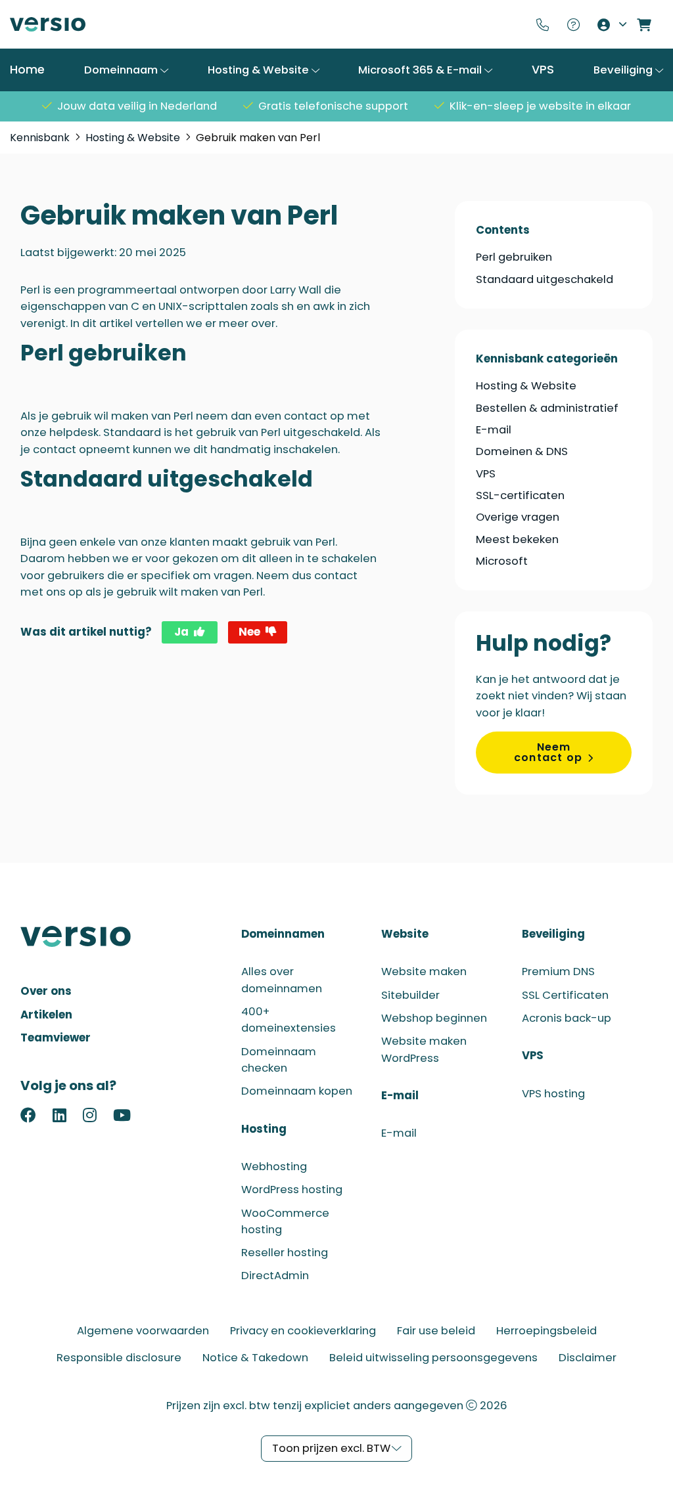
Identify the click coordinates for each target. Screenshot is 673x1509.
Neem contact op (548, 752)
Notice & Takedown (255, 1357)
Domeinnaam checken (278, 1060)
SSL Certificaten (565, 995)
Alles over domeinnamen (281, 979)
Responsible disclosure (119, 1357)
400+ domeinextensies (288, 1020)
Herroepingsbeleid (546, 1330)
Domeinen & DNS (522, 451)
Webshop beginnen (434, 1018)
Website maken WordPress (424, 1049)
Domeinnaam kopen (296, 1091)
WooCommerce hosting (285, 1221)
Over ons (46, 991)
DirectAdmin (275, 1275)
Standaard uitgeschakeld (544, 279)
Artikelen (46, 1014)
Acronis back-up (566, 1018)
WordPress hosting (291, 1189)
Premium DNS (558, 971)
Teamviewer (55, 1037)
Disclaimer (587, 1357)
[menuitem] (545, 24)
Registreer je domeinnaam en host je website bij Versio (47, 24)
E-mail (493, 429)
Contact (545, 24)
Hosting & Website (260, 69)
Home (27, 69)
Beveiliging (624, 69)
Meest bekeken (517, 539)
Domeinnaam (122, 69)
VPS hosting (553, 1093)
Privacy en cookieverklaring (303, 1330)
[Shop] (647, 24)
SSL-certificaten (520, 495)
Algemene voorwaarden (143, 1330)
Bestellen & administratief (547, 408)
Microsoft (502, 561)
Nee (249, 632)
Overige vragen (517, 517)
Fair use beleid (436, 1330)
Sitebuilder (410, 995)
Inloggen (611, 24)
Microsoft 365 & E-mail (421, 69)
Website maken (424, 971)
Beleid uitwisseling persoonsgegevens (433, 1357)
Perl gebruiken (514, 257)
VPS (543, 69)
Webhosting (274, 1166)
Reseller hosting (284, 1252)
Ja (181, 632)
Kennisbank (576, 24)
